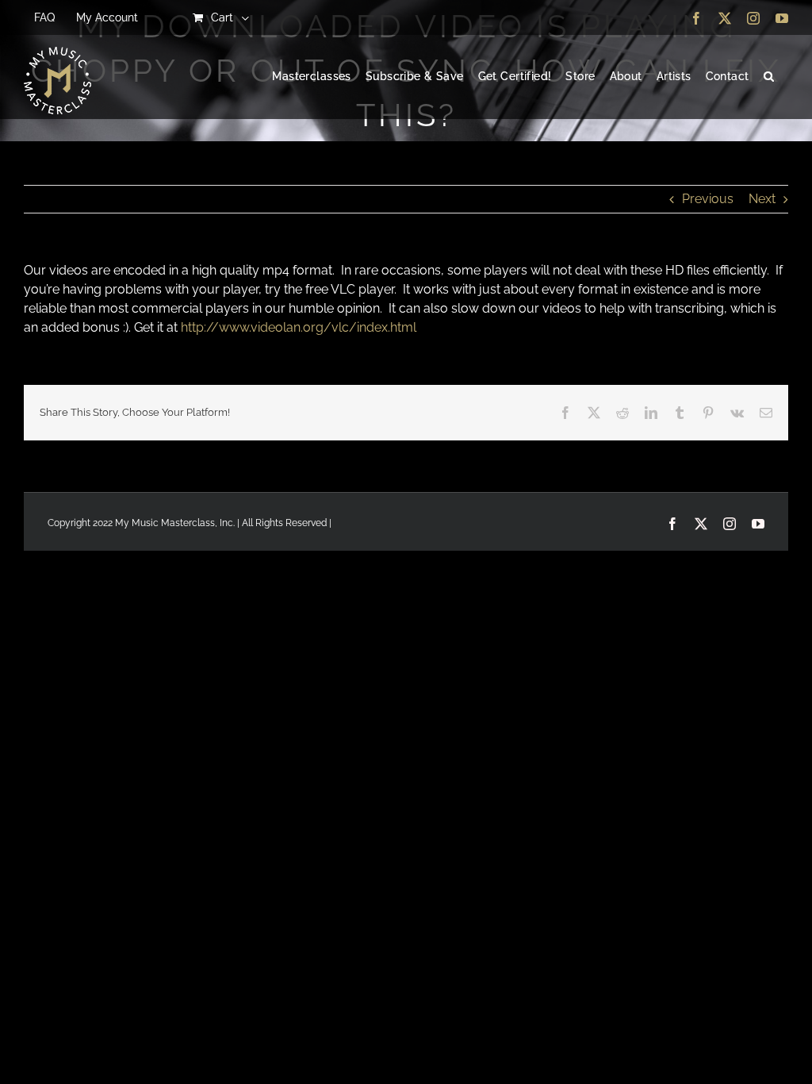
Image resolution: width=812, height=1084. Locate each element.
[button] (769, 77)
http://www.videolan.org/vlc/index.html (298, 327)
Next (762, 198)
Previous (707, 198)
